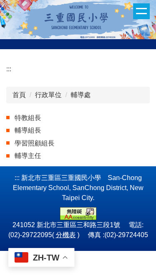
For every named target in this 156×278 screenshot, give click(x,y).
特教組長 (28, 117)
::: (8, 69)
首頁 (19, 94)
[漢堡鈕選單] (141, 11)
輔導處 (81, 94)
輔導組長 (28, 130)
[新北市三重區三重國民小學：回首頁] (78, 18)
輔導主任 (28, 155)
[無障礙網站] (78, 213)
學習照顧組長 (34, 143)
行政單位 (48, 94)
